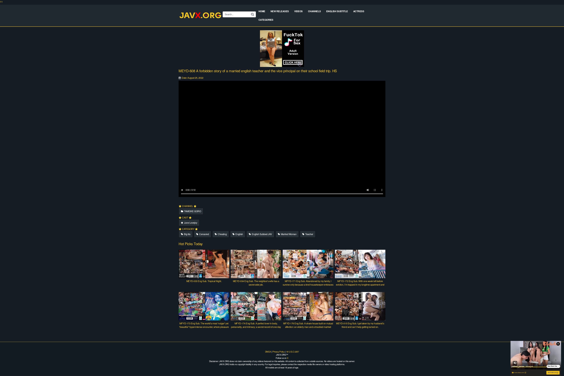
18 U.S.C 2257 (292, 351)
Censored (204, 234)
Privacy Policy (278, 351)
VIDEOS (298, 11)
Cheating (222, 234)
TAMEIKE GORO (192, 211)
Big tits (186, 234)
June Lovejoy (190, 222)
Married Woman (288, 234)
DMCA (268, 351)
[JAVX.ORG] (201, 15)
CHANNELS (314, 11)
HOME (261, 11)
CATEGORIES (265, 19)
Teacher (309, 234)
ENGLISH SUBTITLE (337, 11)
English (239, 234)
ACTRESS (358, 11)
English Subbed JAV (261, 234)
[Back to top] (556, 367)
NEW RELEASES (280, 11)
